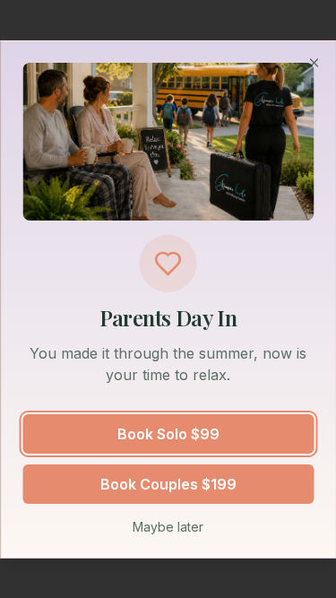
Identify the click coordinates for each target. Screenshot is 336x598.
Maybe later (168, 526)
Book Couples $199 (168, 484)
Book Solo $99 (168, 434)
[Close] (313, 63)
